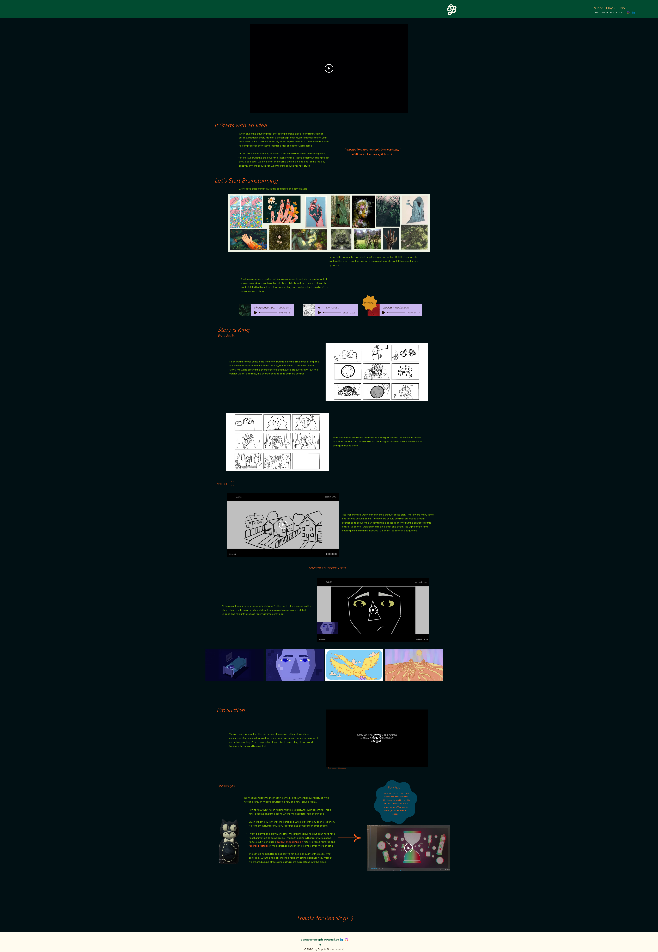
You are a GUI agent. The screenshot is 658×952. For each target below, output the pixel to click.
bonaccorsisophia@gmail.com (608, 12)
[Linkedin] (633, 12)
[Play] (255, 312)
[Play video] (329, 68)
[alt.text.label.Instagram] (628, 12)
